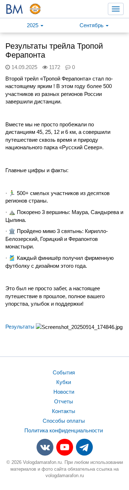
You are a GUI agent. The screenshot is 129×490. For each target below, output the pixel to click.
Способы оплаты (64, 421)
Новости (63, 392)
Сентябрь (92, 25)
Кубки (63, 382)
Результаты (19, 327)
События (64, 372)
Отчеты (63, 401)
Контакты (63, 411)
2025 (33, 25)
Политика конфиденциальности (63, 430)
